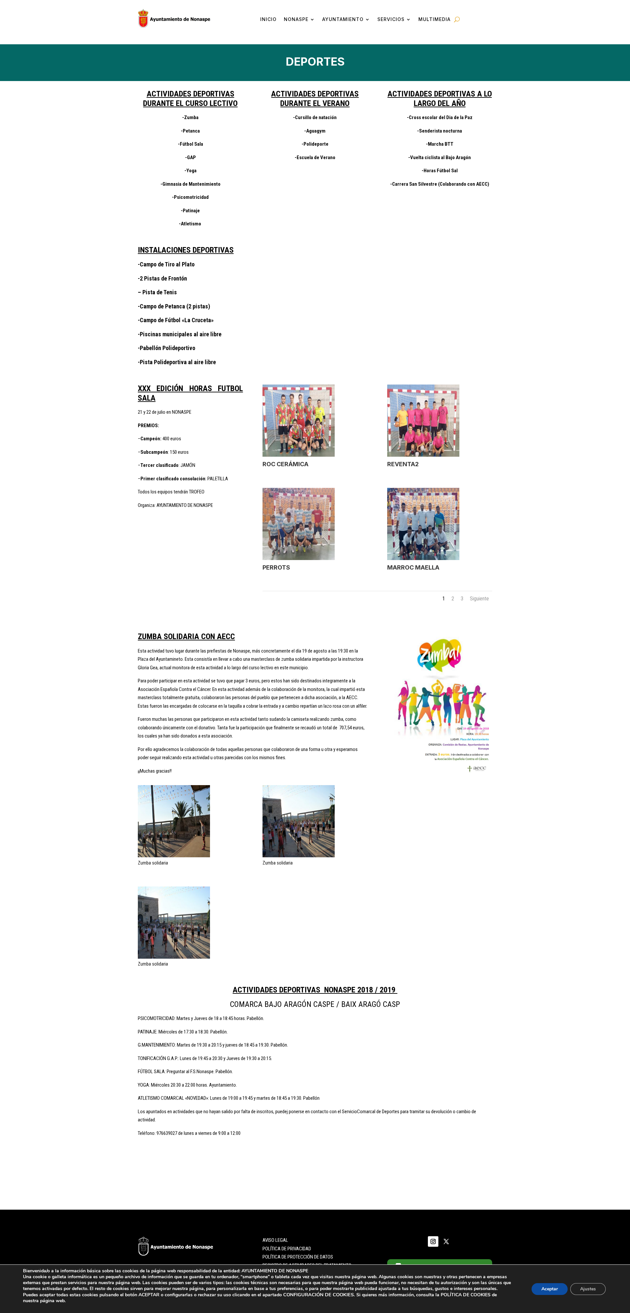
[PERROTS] (298, 558)
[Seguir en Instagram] (433, 1241)
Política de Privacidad (286, 1249)
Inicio (268, 19)
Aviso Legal (275, 1240)
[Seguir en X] (446, 1241)
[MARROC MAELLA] (423, 558)
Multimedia (434, 19)
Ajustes (588, 1289)
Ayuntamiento (343, 19)
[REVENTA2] (423, 455)
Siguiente (479, 598)
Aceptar (549, 1289)
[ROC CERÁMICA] (298, 455)
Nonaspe (296, 19)
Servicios (391, 19)
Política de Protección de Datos (297, 1257)
